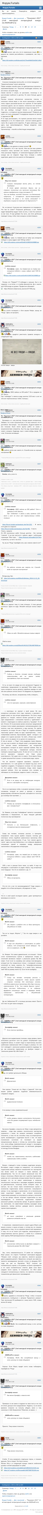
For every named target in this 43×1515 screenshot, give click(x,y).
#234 (39, 382)
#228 (39, 136)
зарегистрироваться (8, 34)
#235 (39, 410)
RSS (39, 37)
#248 (39, 1342)
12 (32, 27)
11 (29, 27)
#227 (39, 72)
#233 (39, 324)
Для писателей (19, 18)
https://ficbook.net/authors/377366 (9, 221)
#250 (39, 1438)
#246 (39, 1285)
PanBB (26, 1506)
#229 (39, 168)
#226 (39, 42)
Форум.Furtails (10, 3)
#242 (39, 659)
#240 (39, 594)
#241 (39, 620)
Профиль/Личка (5, 49)
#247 (39, 1314)
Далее (5, 29)
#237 (39, 464)
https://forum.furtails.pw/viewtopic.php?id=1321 (17, 524)
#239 (39, 554)
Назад (11, 27)
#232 (39, 300)
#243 (39, 909)
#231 (39, 254)
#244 (39, 1015)
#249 (39, 1380)
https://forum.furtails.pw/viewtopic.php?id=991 (15, 529)
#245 (39, 1063)
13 (35, 27)
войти (27, 32)
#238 (39, 494)
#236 (39, 440)
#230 (39, 227)
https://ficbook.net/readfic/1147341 (30, 537)
